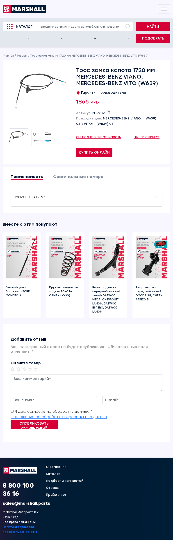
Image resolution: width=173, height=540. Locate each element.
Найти (153, 27)
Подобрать (153, 38)
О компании (56, 467)
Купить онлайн (94, 152)
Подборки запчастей (64, 481)
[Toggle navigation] (164, 8)
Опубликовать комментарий (34, 425)
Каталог (24, 27)
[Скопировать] (108, 112)
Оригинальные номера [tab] (78, 176)
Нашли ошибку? (147, 137)
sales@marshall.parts (26, 503)
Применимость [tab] (27, 176)
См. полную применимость (98, 137)
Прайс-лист (56, 494)
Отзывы (52, 487)
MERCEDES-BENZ (30, 197)
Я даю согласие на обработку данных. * (54, 411)
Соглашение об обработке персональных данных (59, 417)
